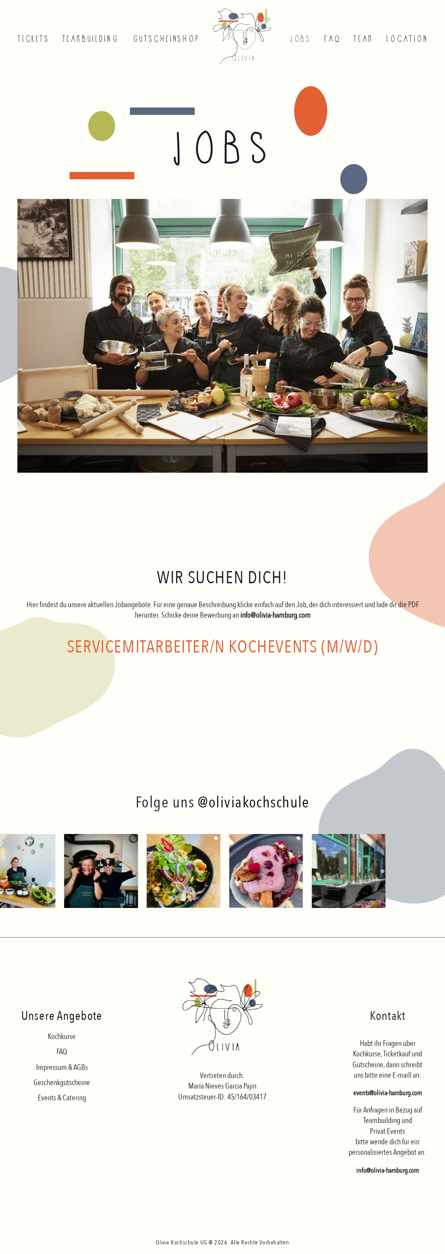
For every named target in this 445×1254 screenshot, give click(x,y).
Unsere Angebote (61, 1016)
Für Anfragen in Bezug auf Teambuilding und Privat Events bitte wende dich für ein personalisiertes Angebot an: (387, 1131)
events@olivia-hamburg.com (387, 1093)
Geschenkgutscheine (61, 1082)
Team (362, 39)
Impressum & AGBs (62, 1067)
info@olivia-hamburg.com (387, 1170)
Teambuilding (90, 39)
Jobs (300, 39)
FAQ (332, 39)
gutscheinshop (165, 39)
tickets (33, 39)
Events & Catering (62, 1098)
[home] (245, 36)
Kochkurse (62, 1036)
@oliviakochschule (253, 802)
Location (407, 39)
